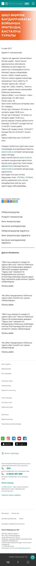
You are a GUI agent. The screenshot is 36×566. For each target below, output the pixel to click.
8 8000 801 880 (14, 474)
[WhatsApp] (14, 201)
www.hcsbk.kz (8, 152)
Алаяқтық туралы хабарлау (11, 495)
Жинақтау (5, 513)
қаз (26, 3)
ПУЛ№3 (29, 177)
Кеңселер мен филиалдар (11, 424)
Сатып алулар (7, 398)
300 (8, 468)
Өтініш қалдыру (8, 483)
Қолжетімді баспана (9, 518)
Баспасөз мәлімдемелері (14, 226)
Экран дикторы (7, 407)
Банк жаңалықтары (11, 221)
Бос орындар (6, 373)
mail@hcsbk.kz (7, 487)
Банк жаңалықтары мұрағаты (16, 235)
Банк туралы (6, 364)
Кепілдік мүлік (7, 402)
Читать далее (7, 285)
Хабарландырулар (10, 212)
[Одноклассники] (5, 201)
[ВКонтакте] (3, 201)
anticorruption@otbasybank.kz (19, 548)
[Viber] (11, 201)
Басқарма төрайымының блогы (13, 524)
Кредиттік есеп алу (9, 390)
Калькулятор (6, 386)
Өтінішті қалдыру (16, 3)
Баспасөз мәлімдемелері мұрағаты (14, 241)
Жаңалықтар (6, 369)
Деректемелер (7, 419)
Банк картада (11, 453)
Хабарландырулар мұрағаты (15, 230)
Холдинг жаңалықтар (12, 216)
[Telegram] (17, 201)
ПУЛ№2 (21, 177)
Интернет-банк (7, 381)
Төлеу (21, 518)
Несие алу (15, 513)
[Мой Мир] (8, 201)
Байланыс (5, 415)
